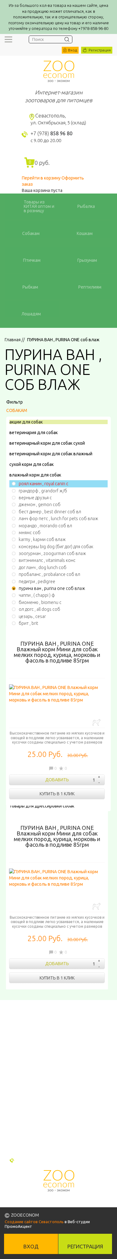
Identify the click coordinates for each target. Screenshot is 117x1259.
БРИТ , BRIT (28, 623)
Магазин (14, 1118)
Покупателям (20, 1094)
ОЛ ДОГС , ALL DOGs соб (39, 609)
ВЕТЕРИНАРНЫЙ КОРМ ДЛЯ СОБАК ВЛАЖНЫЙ (50, 454)
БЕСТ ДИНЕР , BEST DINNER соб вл (50, 511)
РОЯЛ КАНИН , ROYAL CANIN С (43, 483)
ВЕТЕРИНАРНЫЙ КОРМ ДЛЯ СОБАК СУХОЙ (47, 443)
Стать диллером (24, 1126)
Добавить (57, 779)
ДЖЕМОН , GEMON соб (40, 504)
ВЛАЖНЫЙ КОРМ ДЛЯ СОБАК (35, 475)
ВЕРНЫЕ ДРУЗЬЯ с (35, 497)
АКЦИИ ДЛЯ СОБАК (26, 422)
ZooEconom (58, 71)
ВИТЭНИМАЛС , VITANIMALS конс (47, 560)
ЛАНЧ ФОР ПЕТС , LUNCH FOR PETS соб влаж (58, 518)
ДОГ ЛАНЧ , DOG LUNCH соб (42, 567)
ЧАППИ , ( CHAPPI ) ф (37, 595)
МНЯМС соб (30, 532)
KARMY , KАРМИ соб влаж (42, 539)
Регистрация (100, 50)
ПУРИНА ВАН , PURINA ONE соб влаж (52, 588)
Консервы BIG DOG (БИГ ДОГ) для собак (56, 546)
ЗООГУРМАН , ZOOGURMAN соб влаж (52, 553)
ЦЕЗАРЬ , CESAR (32, 616)
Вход (72, 50)
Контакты (16, 1110)
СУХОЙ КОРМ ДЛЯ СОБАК (31, 464)
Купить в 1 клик (57, 793)
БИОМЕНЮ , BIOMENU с (40, 602)
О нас (11, 1102)
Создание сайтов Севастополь (34, 1221)
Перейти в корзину (41, 177)
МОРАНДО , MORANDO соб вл (45, 525)
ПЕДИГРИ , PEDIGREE (37, 581)
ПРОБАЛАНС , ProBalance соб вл (49, 574)
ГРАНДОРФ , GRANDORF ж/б (43, 490)
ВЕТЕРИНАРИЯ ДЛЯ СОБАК (33, 432)
